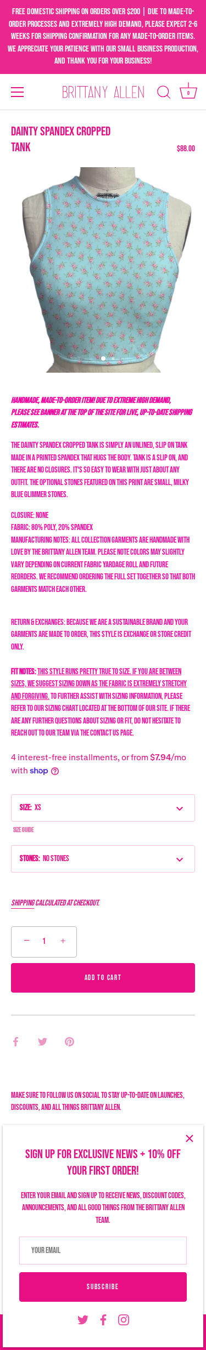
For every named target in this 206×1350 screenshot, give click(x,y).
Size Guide (23, 830)
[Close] (189, 1138)
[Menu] (17, 92)
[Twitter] (82, 1320)
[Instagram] (123, 1320)
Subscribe (103, 1287)
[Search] (164, 94)
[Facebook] (103, 1320)
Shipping (22, 903)
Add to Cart (103, 977)
